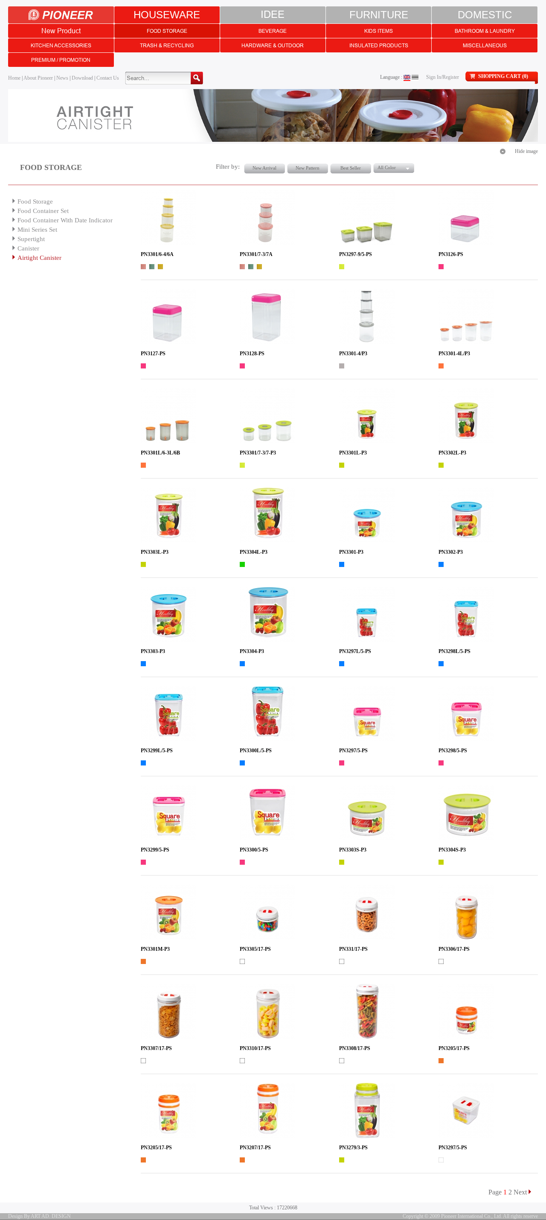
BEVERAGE (272, 31)
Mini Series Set (37, 229)
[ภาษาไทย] (415, 77)
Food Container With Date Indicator (65, 220)
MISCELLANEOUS (485, 45)
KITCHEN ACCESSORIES (61, 45)
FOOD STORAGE (167, 31)
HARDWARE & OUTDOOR (272, 45)
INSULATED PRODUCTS (378, 45)
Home (14, 78)
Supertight (31, 239)
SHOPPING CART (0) (503, 76)
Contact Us (107, 78)
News (62, 78)
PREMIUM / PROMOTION (60, 60)
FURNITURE (378, 14)
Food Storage (35, 201)
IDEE (273, 14)
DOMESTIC (485, 14)
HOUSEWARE (167, 14)
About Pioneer (38, 78)
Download (82, 78)
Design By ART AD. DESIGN (39, 1216)
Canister (28, 248)
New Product (61, 31)
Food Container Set (43, 210)
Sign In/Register (442, 77)
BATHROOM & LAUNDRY (485, 31)
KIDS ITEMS (378, 31)
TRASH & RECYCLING (167, 45)
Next (520, 1192)
